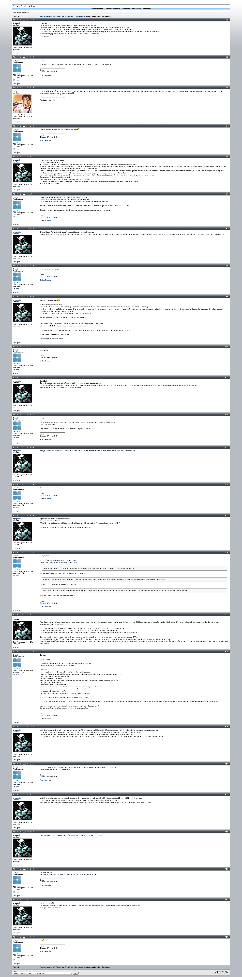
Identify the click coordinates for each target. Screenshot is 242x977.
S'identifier (147, 9)
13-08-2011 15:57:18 (24, 652)
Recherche (126, 9)
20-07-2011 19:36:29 (24, 515)
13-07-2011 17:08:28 (24, 229)
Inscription (136, 9)
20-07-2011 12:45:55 (24, 378)
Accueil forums (97, 9)
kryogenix (17, 23)
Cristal (15, 60)
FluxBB (226, 971)
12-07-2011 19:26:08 (24, 88)
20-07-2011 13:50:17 (24, 415)
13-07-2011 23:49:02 (24, 297)
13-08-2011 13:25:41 (24, 615)
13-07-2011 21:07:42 (24, 266)
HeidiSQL (51, 100)
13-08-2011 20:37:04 (24, 727)
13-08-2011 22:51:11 (24, 764)
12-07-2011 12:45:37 (24, 20)
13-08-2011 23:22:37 (24, 832)
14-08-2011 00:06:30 (24, 937)
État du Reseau (45, 75)
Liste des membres (112, 9)
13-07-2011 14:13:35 (24, 157)
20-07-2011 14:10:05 (24, 447)
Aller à (15, 971)
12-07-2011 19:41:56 (24, 126)
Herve (15, 91)
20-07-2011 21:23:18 (24, 552)
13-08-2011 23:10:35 (24, 795)
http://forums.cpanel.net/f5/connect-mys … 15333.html (58, 562)
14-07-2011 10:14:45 (24, 347)
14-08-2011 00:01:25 (24, 900)
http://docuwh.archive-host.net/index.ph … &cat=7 (57, 666)
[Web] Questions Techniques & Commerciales (69, 17)
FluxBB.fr (226, 973)
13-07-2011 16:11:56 (24, 194)
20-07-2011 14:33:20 (24, 485)
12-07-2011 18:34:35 (24, 57)
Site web (16, 80)
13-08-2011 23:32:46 (24, 869)
